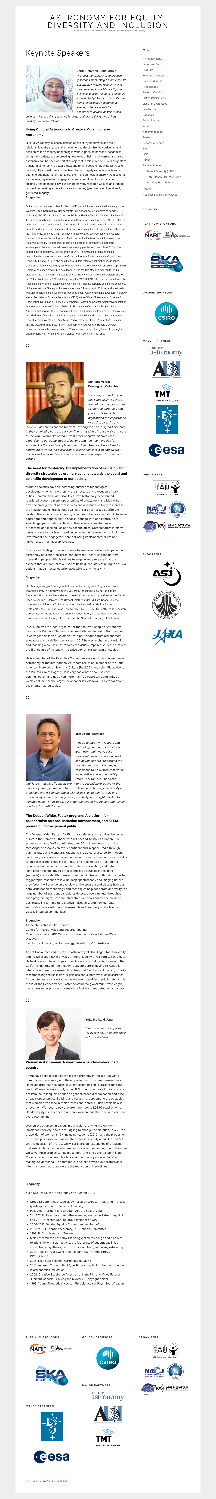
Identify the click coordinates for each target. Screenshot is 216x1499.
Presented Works (153, 81)
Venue (146, 126)
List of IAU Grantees (155, 103)
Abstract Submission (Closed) (161, 194)
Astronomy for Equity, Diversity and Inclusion (108, 21)
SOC (145, 148)
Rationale (148, 114)
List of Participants (154, 98)
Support (148, 159)
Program (148, 69)
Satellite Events (152, 165)
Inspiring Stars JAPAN (160, 182)
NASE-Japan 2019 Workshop (164, 176)
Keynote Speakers (153, 75)
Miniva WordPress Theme (53, 1481)
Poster (147, 137)
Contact (147, 188)
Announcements (152, 58)
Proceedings (150, 86)
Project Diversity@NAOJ (161, 171)
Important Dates (152, 64)
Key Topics (149, 109)
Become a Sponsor (154, 143)
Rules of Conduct (153, 92)
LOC (145, 154)
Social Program (152, 120)
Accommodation (153, 131)
